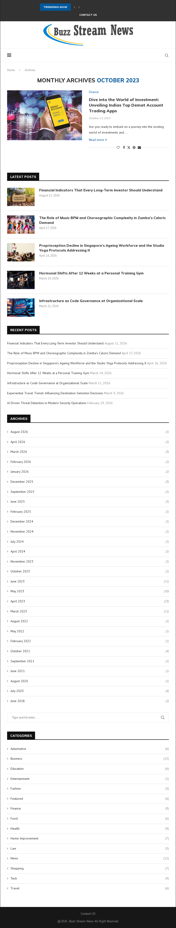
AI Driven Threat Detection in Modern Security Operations (46, 403)
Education (90, 769)
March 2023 (19, 611)
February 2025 (21, 512)
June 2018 (18, 701)
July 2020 (17, 691)
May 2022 (17, 631)
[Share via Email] (139, 147)
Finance (90, 808)
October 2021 (20, 651)
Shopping (90, 868)
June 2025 (18, 501)
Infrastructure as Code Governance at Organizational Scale (91, 301)
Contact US (88, 14)
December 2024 (22, 521)
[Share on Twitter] (128, 147)
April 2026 (18, 442)
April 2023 (18, 601)
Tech (90, 878)
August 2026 (19, 432)
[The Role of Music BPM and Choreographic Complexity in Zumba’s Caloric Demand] (21, 224)
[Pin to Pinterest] (134, 147)
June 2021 (18, 671)
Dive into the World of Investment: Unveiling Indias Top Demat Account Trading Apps (126, 105)
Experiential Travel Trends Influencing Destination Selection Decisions (55, 393)
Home (11, 70)
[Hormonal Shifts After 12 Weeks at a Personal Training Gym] (21, 280)
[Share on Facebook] (124, 147)
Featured (90, 799)
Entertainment (90, 779)
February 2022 (21, 641)
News (90, 858)
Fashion (90, 788)
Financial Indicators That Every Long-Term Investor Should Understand (100, 190)
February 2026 (21, 462)
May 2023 (17, 591)
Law (90, 848)
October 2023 (20, 571)
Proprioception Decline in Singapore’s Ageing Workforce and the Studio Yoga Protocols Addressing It (101, 247)
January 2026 (20, 471)
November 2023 (22, 561)
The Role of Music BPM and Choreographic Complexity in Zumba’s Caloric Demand (102, 220)
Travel (90, 888)
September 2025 (22, 492)
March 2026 (19, 452)
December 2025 (22, 482)
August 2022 (19, 621)
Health (90, 828)
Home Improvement (90, 838)
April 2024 (18, 551)
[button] (74, 7)
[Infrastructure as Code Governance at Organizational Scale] (21, 307)
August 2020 (19, 681)
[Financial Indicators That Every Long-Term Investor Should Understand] (21, 197)
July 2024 (17, 541)
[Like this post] (118, 147)
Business (90, 758)
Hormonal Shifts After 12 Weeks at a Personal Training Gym (91, 273)
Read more (96, 140)
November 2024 (22, 531)
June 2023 (18, 581)
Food (90, 818)
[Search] (166, 55)
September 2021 (22, 661)
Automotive (90, 749)
